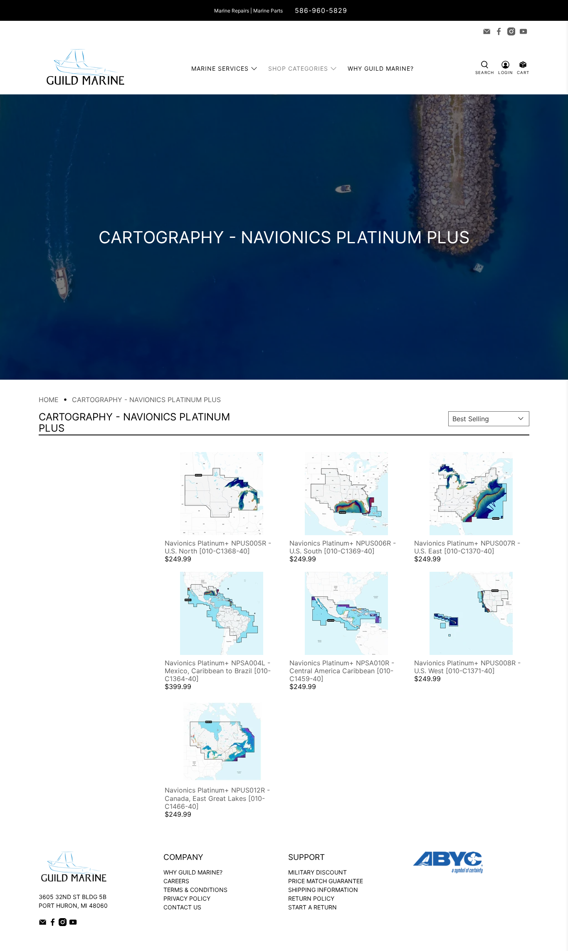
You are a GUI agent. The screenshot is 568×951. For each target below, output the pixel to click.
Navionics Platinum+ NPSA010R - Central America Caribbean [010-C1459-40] (341, 671)
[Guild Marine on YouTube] (523, 31)
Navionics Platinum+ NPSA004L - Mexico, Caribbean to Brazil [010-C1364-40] (218, 671)
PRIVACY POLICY (186, 898)
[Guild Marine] (85, 68)
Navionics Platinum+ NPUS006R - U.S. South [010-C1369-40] (342, 547)
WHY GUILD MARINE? (192, 872)
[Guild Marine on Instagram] (511, 31)
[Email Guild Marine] (487, 31)
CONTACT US (182, 907)
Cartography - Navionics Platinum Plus (146, 399)
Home (49, 399)
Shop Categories (298, 68)
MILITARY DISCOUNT (317, 872)
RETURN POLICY (311, 898)
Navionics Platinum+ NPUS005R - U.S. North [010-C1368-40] (218, 547)
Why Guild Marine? (381, 68)
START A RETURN (312, 907)
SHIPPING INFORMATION (323, 889)
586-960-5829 (321, 10)
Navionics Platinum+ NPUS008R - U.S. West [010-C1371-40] (467, 667)
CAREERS (176, 880)
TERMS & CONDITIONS (195, 889)
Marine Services (220, 68)
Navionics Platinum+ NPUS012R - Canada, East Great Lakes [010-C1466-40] (217, 798)
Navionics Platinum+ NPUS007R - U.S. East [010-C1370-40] (467, 547)
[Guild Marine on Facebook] (499, 31)
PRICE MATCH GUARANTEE (325, 880)
